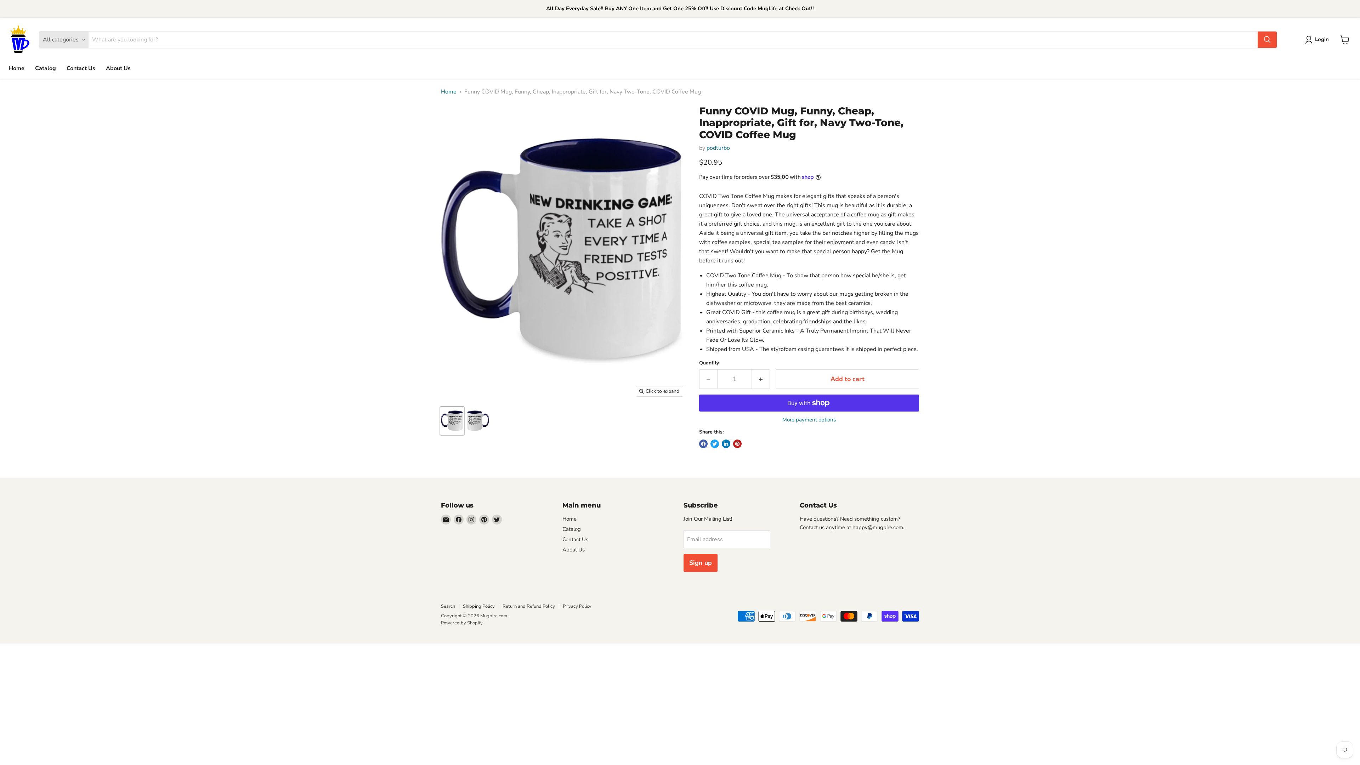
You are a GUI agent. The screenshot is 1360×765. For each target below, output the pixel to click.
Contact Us (81, 68)
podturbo (718, 148)
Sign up (700, 563)
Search (448, 606)
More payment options (809, 420)
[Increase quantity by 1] (761, 379)
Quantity (709, 363)
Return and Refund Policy (529, 606)
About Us (118, 68)
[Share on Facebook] (703, 444)
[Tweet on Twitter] (714, 444)
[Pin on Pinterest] (737, 444)
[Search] (1267, 40)
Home (16, 68)
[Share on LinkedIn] (726, 444)
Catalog (45, 68)
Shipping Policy (479, 606)
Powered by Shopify (462, 623)
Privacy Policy (577, 606)
